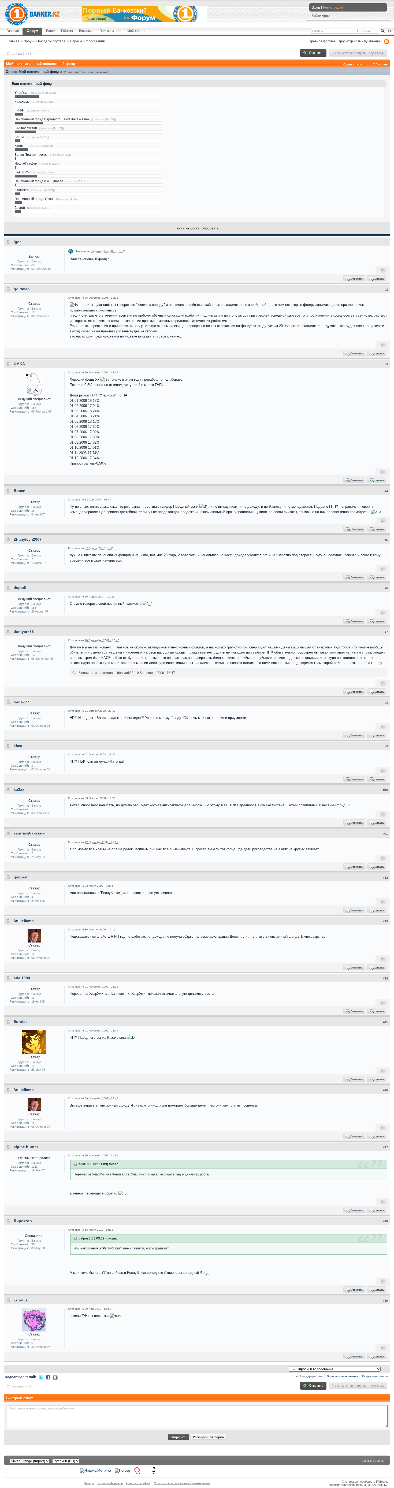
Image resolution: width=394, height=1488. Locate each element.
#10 (385, 790)
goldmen (22, 289)
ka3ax (19, 789)
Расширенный (389, 31)
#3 (386, 364)
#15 (385, 1022)
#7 (386, 632)
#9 (386, 746)
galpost (21, 877)
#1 (386, 242)
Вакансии (86, 30)
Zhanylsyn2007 (28, 539)
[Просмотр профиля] (34, 383)
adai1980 (22, 978)
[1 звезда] (357, 64)
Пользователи (110, 30)
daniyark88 (24, 631)
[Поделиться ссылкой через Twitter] (41, 1377)
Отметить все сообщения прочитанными (182, 1483)
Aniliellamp (23, 921)
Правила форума (322, 41)
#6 (386, 588)
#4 (386, 491)
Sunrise (21, 1021)
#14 (385, 978)
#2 (386, 289)
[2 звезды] (361, 64)
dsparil (20, 587)
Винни (19, 490)
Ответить (315, 52)
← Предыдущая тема (309, 1376)
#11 (385, 833)
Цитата (379, 278)
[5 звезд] (370, 64)
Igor (17, 242)
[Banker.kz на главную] (32, 14)
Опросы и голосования (87, 41)
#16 (385, 1090)
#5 (386, 539)
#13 (385, 921)
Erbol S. (21, 1300)
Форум (32, 31)
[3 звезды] (364, 64)
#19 (385, 1300)
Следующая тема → (375, 1376)
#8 (386, 702)
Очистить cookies (138, 1483)
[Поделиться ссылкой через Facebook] (48, 1377)
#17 (385, 1147)
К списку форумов (110, 1483)
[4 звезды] (367, 64)
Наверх (89, 1483)
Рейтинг (67, 30)
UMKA (19, 364)
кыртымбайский (29, 833)
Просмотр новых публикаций (360, 41)
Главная (12, 30)
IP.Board (381, 1481)
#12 (385, 877)
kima (18, 746)
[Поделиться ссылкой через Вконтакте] (55, 1377)
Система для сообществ (358, 1481)
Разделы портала (51, 41)
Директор (23, 1221)
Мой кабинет (137, 30)
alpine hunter (26, 1147)
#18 (385, 1221)
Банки (50, 30)
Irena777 (21, 702)
